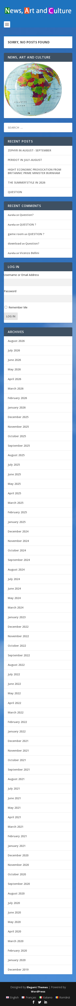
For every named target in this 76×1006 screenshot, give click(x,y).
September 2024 (19, 560)
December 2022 (18, 626)
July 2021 (14, 788)
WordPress (38, 991)
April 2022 (14, 703)
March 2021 (15, 826)
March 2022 (15, 712)
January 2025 (17, 522)
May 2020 (14, 922)
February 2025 (17, 512)
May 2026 (14, 369)
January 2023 (17, 617)
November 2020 (18, 865)
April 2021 (14, 817)
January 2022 (17, 731)
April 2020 (14, 931)
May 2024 (14, 598)
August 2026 (16, 341)
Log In (10, 316)
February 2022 (17, 722)
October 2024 (17, 550)
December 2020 (18, 855)
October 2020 (17, 874)
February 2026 (17, 398)
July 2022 (14, 674)
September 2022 (19, 655)
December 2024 (18, 531)
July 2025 (14, 464)
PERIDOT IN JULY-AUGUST (25, 160)
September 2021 (19, 769)
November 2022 (18, 636)
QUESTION (15, 192)
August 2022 (16, 665)
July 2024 (14, 579)
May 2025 (14, 484)
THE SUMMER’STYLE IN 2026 (26, 182)
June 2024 (14, 588)
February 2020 (17, 950)
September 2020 (19, 884)
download (14, 243)
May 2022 (14, 693)
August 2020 (16, 893)
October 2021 (17, 760)
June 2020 (14, 912)
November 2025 (18, 426)
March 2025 (15, 503)
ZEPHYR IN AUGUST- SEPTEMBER (29, 150)
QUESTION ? (28, 224)
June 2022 (14, 684)
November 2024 (18, 541)
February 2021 (17, 836)
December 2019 (18, 969)
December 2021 (18, 741)
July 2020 (14, 903)
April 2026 (14, 379)
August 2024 (16, 569)
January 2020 (17, 960)
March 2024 (15, 607)
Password (10, 291)
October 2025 (17, 436)
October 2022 (17, 645)
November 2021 (18, 750)
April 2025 (14, 493)
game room (16, 234)
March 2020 (15, 941)
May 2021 (14, 807)
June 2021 (14, 798)
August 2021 (16, 779)
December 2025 (18, 417)
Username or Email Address (21, 275)
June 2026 (14, 360)
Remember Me (18, 307)
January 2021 (17, 846)
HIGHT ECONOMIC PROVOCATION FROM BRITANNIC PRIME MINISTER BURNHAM (34, 171)
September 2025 (19, 445)
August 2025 (16, 455)
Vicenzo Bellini (29, 253)
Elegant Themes (37, 987)
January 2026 (17, 407)
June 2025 (14, 474)
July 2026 (14, 350)
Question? (27, 215)
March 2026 (15, 388)
